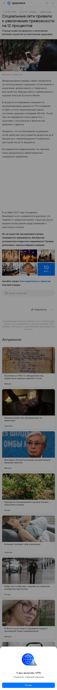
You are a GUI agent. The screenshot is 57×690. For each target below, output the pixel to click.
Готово (28, 685)
